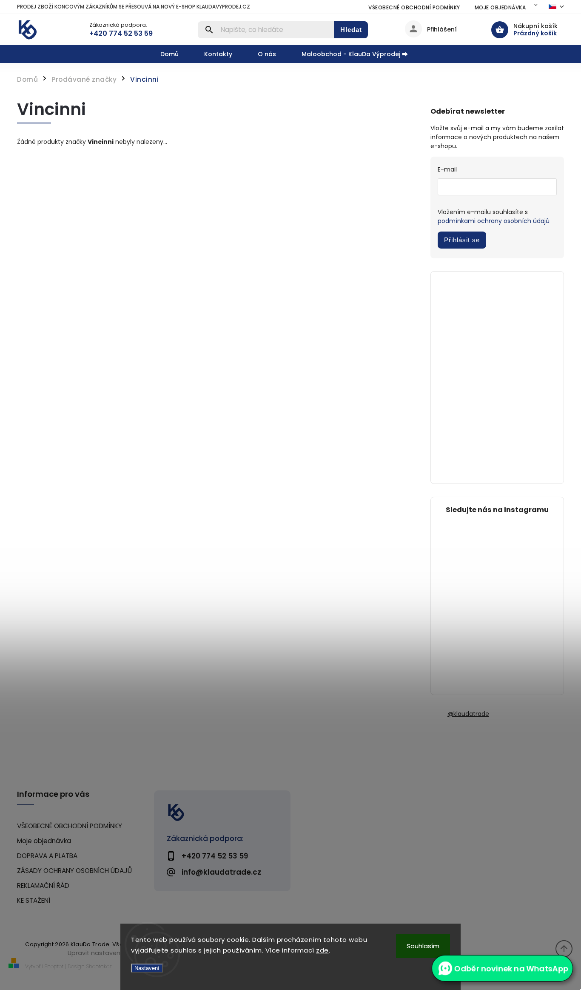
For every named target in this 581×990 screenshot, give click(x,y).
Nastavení (146, 968)
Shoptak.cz (99, 966)
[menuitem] (175, 54)
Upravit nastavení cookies (108, 953)
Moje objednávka (500, 7)
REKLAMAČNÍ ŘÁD (43, 885)
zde (322, 950)
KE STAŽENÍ (33, 900)
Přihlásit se (462, 239)
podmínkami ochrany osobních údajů (494, 221)
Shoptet (54, 966)
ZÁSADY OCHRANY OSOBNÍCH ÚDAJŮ (74, 870)
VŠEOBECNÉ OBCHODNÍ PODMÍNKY (414, 7)
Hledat (351, 29)
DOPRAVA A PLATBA (47, 855)
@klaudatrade (468, 714)
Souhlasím (423, 945)
